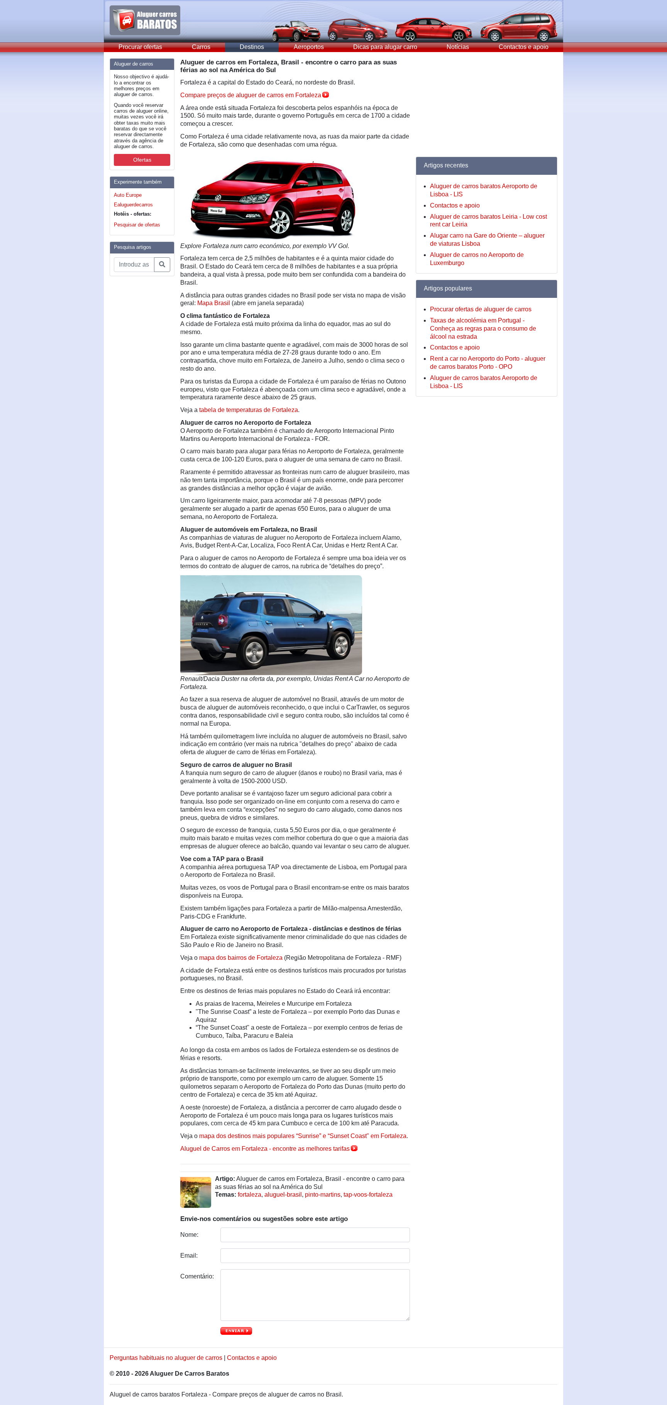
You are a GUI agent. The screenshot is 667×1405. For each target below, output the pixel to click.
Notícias (458, 47)
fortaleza (249, 1194)
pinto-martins (322, 1194)
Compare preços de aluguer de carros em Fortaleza (250, 95)
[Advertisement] (140, 398)
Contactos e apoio (523, 47)
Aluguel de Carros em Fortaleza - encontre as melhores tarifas (265, 1148)
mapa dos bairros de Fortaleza (241, 957)
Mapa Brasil (213, 303)
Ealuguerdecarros (133, 205)
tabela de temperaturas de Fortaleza (248, 410)
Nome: (190, 1234)
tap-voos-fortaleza (368, 1194)
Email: (189, 1255)
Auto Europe (128, 195)
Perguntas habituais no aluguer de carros (166, 1357)
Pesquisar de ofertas (137, 225)
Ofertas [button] (142, 160)
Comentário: (197, 1276)
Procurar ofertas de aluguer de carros (481, 309)
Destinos (252, 47)
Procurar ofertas (140, 47)
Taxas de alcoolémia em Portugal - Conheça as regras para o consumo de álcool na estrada (483, 328)
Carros (201, 47)
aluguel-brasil (283, 1194)
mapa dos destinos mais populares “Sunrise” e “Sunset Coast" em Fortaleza (302, 1136)
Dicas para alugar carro (385, 47)
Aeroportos (309, 47)
